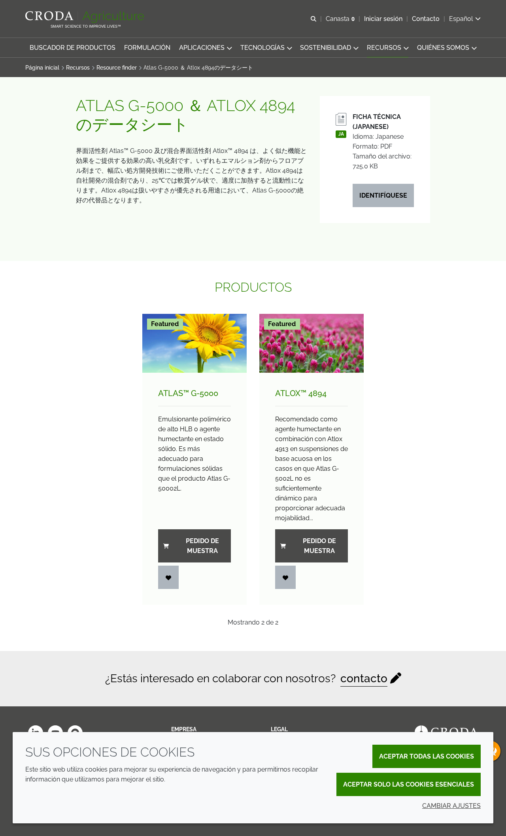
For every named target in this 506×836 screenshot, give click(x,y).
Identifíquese (383, 195)
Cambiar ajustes (451, 806)
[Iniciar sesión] (168, 577)
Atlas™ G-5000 (188, 393)
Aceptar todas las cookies (426, 756)
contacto (363, 678)
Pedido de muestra (202, 546)
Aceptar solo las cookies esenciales (408, 784)
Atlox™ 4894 (301, 393)
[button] (72, 47)
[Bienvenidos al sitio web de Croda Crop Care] (85, 17)
